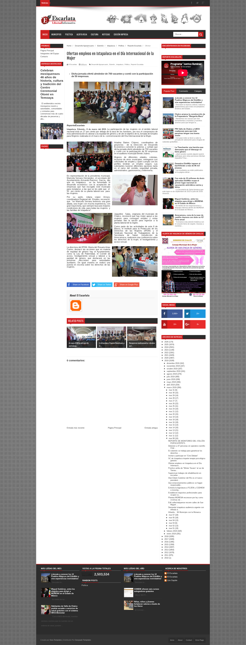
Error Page (199, 640)
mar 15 (172, 425)
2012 (166, 552)
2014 (166, 547)
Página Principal (47, 51)
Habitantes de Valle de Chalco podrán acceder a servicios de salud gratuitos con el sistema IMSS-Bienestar (64, 609)
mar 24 (172, 409)
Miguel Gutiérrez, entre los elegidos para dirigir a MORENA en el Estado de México (63, 592)
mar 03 (172, 523)
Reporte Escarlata (137, 64)
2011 (166, 555)
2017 (166, 539)
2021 (166, 355)
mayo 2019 (171, 382)
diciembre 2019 (173, 363)
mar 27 (172, 401)
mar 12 (172, 433)
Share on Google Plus (129, 285)
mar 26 (172, 403)
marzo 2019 (172, 387)
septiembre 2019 (174, 371)
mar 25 (172, 406)
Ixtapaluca (119, 64)
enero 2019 (171, 534)
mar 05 (172, 518)
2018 (166, 536)
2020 (166, 358)
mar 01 (172, 528)
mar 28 (172, 398)
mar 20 (172, 414)
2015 (166, 544)
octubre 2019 (172, 369)
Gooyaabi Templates (83, 640)
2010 (166, 558)
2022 (166, 353)
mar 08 (172, 438)
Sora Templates (56, 640)
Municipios (56, 34)
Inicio (45, 34)
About (180, 640)
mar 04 (172, 520)
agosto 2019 (172, 374)
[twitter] (197, 3)
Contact (189, 640)
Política (69, 34)
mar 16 (172, 422)
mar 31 (172, 390)
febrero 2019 (172, 531)
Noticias (106, 34)
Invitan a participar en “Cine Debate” (183, 456)
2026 (166, 342)
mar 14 (172, 427)
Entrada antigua (151, 428)
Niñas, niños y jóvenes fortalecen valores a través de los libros (147, 604)
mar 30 (172, 393)
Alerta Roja (82, 34)
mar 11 (172, 436)
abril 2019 (171, 385)
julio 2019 (171, 377)
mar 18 (172, 420)
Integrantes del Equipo (49, 53)
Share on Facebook (81, 285)
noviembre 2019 (173, 366)
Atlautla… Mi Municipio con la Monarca (184, 512)
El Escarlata (172, 573)
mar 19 (172, 417)
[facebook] (191, 3)
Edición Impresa (121, 34)
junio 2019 (171, 379)
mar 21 (172, 411)
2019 (166, 360)
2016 (166, 542)
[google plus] (203, 3)
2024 (166, 347)
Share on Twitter (104, 285)
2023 (166, 350)
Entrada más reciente (75, 428)
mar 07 (172, 515)
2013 (166, 550)
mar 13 (172, 430)
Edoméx (112, 64)
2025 (166, 344)
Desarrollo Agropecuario (99, 64)
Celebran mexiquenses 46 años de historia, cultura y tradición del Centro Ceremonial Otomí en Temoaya (51, 84)
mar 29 (172, 395)
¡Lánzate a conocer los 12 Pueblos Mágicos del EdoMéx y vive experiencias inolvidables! (65, 576)
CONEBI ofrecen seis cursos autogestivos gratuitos (146, 590)
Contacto (44, 56)
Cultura (94, 34)
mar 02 (172, 526)
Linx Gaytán (172, 580)
